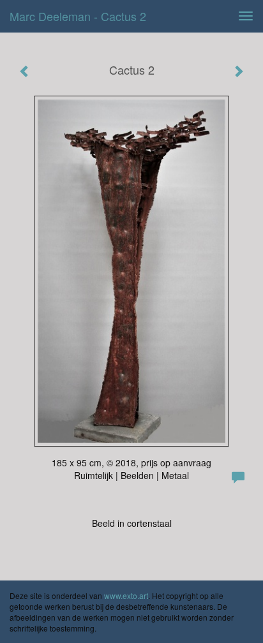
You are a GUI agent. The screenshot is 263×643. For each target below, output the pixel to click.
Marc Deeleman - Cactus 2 (78, 16)
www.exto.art (126, 595)
